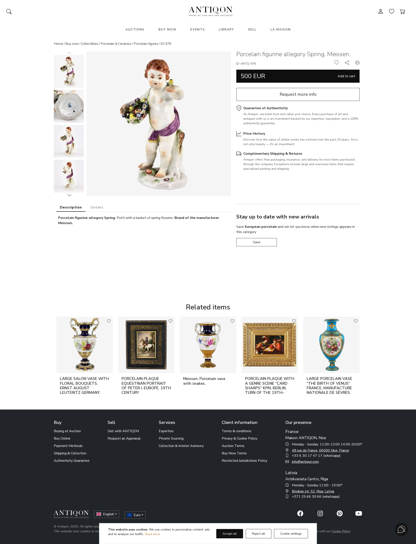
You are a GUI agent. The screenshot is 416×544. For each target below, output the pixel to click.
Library (226, 29)
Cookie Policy (341, 531)
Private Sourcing (171, 438)
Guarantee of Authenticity (265, 108)
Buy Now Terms (234, 453)
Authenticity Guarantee (72, 460)
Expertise (166, 431)
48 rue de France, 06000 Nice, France (320, 450)
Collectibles (89, 44)
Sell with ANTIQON (123, 431)
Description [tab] (71, 207)
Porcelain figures (146, 44)
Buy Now (167, 29)
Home (58, 44)
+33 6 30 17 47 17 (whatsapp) (316, 455)
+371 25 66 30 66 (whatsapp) (316, 496)
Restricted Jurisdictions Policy (244, 460)
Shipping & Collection (70, 453)
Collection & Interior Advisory (181, 445)
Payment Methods (68, 445)
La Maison (281, 29)
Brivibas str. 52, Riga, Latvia (313, 491)
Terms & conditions (236, 431)
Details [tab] (97, 207)
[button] (69, 195)
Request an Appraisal (124, 438)
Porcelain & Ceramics (116, 44)
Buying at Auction (67, 431)
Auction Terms (233, 445)
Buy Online (62, 438)
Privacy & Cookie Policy (239, 438)
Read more (152, 534)
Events (197, 29)
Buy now (72, 44)
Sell (252, 29)
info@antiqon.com (305, 461)
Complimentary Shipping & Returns (272, 153)
